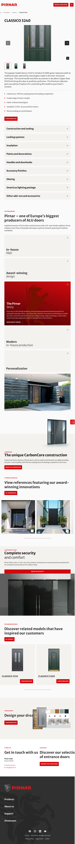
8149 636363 (10, 765)
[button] (37, 43)
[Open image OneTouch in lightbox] (32, 531)
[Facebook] (30, 831)
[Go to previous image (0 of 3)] (8, 43)
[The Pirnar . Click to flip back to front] (68, 284)
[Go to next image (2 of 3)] (67, 43)
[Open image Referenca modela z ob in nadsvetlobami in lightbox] (67, 531)
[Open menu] (72, 5)
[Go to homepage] (9, 4)
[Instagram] (35, 831)
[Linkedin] (40, 831)
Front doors (7, 12)
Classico (14, 12)
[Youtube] (45, 831)
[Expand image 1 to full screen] (67, 58)
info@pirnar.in (11, 767)
